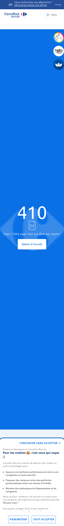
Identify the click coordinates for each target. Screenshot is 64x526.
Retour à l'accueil (32, 244)
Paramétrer (18, 519)
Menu (54, 15)
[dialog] (32, 482)
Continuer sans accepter (39, 443)
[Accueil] (15, 15)
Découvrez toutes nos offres (30, 5)
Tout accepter (43, 519)
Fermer (58, 5)
